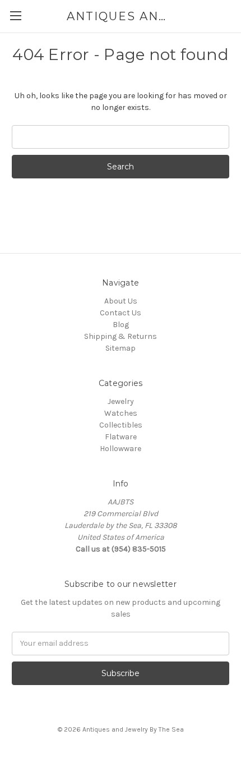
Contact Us (120, 313)
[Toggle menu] (15, 15)
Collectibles (120, 425)
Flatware (121, 437)
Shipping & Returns (120, 336)
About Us (120, 301)
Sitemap (120, 348)
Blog (121, 324)
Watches (120, 413)
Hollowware (120, 448)
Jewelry (121, 401)
